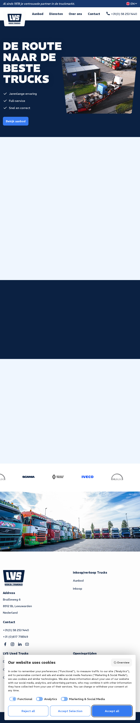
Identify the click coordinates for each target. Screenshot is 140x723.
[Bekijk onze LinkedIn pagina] (20, 644)
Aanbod (37, 14)
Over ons (75, 14)
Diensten (56, 14)
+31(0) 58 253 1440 (16, 630)
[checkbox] (20, 699)
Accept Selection (70, 711)
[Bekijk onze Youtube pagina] (27, 644)
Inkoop (77, 588)
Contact (94, 14)
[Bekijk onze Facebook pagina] (5, 644)
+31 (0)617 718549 (15, 636)
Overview (123, 662)
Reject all (28, 711)
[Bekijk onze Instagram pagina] (12, 644)
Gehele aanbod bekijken (104, 161)
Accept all (112, 711)
